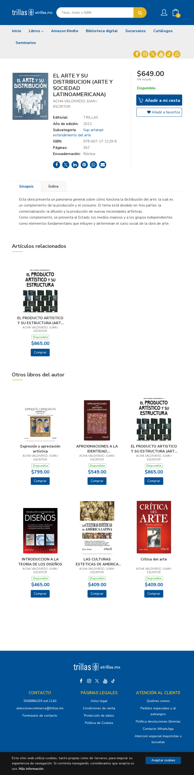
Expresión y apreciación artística (40, 448)
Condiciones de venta (99, 708)
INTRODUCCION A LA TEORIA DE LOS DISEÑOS (40, 561)
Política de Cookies (99, 723)
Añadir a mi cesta (162, 100)
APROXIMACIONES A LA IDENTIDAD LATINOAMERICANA (97, 448)
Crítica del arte (154, 559)
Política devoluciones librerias (158, 721)
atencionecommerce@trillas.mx (39, 708)
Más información (31, 768)
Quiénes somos (158, 701)
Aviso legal (99, 701)
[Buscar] (140, 12)
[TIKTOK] (168, 54)
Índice (53, 186)
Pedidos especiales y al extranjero (158, 711)
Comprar (40, 352)
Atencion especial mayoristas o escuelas (158, 739)
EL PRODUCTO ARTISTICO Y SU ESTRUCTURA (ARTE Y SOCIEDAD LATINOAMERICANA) (40, 320)
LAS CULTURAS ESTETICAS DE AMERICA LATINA (97, 561)
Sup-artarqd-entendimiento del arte (78, 132)
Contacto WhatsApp (158, 729)
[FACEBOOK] (136, 54)
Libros (35, 31)
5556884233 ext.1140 (39, 701)
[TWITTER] (152, 54)
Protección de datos (99, 715)
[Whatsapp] (177, 54)
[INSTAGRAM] (144, 54)
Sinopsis (26, 186)
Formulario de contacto (39, 715)
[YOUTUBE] (160, 54)
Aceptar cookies (163, 760)
